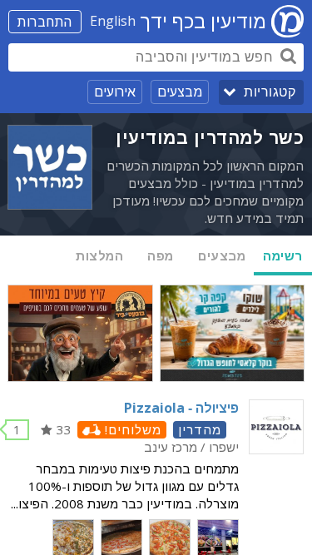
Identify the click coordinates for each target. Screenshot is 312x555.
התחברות (44, 21)
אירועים (115, 91)
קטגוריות (269, 92)
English (113, 20)
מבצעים (179, 91)
